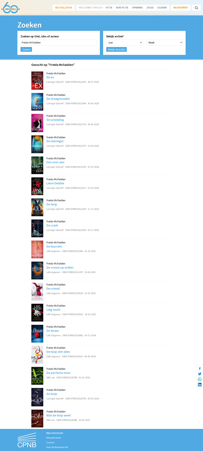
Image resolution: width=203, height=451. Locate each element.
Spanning (137, 7)
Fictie (109, 7)
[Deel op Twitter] (199, 374)
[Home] (10, 7)
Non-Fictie (122, 7)
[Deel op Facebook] (199, 368)
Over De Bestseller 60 (57, 447)
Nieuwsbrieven (53, 437)
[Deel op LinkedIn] (199, 384)
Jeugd (150, 7)
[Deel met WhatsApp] (199, 379)
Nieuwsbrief (180, 7)
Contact (50, 442)
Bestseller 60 (63, 7)
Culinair (162, 7)
